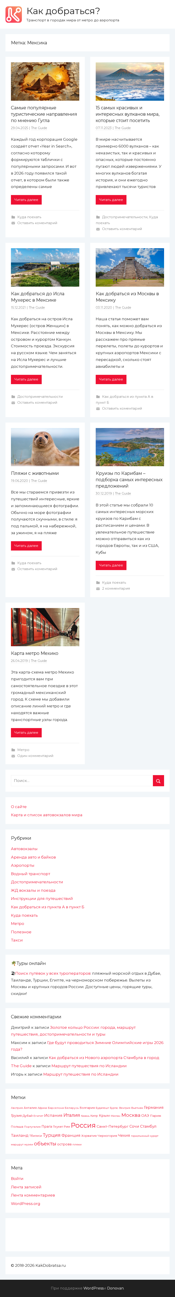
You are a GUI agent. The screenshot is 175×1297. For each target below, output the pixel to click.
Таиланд (19, 1135)
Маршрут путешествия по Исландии (89, 1066)
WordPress (93, 1288)
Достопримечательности (124, 217)
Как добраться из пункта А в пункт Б (47, 907)
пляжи (77, 1144)
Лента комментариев (33, 1195)
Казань (85, 1115)
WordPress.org (25, 1203)
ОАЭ (145, 1116)
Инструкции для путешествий (42, 898)
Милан (115, 1115)
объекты (45, 1143)
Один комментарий (35, 756)
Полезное (21, 932)
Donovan (115, 1288)
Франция (71, 1135)
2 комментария (116, 588)
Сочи (134, 1126)
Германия (154, 1107)
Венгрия (124, 1107)
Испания (53, 1115)
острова (64, 1144)
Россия (83, 1125)
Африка (42, 1108)
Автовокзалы (24, 848)
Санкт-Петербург (113, 1126)
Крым (104, 1115)
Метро (23, 750)
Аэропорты (22, 865)
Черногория (107, 1135)
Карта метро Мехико (34, 653)
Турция (52, 1135)
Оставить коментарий (37, 223)
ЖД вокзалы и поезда (33, 890)
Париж (155, 1115)
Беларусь (72, 1107)
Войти (17, 1178)
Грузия (16, 1116)
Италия (71, 1115)
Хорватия (89, 1135)
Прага (46, 1126)
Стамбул (148, 1126)
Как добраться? (63, 10)
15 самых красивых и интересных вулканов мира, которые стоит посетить (128, 114)
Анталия (30, 1107)
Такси (17, 940)
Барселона (56, 1107)
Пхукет (58, 1126)
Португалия (32, 1126)
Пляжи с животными (35, 473)
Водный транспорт (30, 873)
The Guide (39, 128)
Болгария (87, 1107)
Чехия (124, 1135)
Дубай (28, 1115)
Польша (17, 1126)
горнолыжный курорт (144, 1135)
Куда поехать (29, 217)
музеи (28, 1144)
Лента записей (26, 1187)
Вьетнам (137, 1107)
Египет (38, 1115)
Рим (67, 1126)
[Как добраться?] (13, 14)
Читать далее (26, 200)
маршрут (17, 1144)
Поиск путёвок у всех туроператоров (52, 973)
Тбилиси (35, 1135)
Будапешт (102, 1107)
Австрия (17, 1107)
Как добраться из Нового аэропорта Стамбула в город (104, 1057)
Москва (130, 1115)
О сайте (19, 806)
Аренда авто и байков (33, 857)
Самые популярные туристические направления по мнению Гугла (44, 114)
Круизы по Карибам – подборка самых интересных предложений (129, 480)
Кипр (94, 1115)
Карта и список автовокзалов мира (46, 815)
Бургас (114, 1108)
